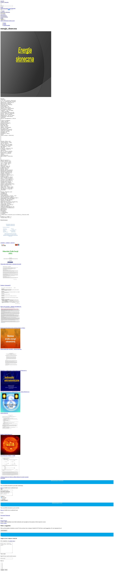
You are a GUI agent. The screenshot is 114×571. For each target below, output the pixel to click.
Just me (3, 499)
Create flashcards (11, 8)
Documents (3, 515)
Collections (7, 12)
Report (2, 520)
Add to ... (3, 19)
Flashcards (3, 12)
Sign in (2, 487)
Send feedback (4, 530)
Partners (5, 520)
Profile (2, 18)
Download (3, 478)
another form (12, 541)
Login (2, 7)
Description (5, 491)
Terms (5, 523)
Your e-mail (3, 553)
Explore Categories (5, 2)
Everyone (4, 497)
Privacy (2, 523)
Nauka (4, 23)
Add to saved (12, 20)
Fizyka (4, 24)
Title (1, 489)
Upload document (4, 8)
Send (6, 569)
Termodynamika (6, 25)
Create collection (4, 500)
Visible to (2, 496)
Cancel (2, 569)
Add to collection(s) (5, 20)
